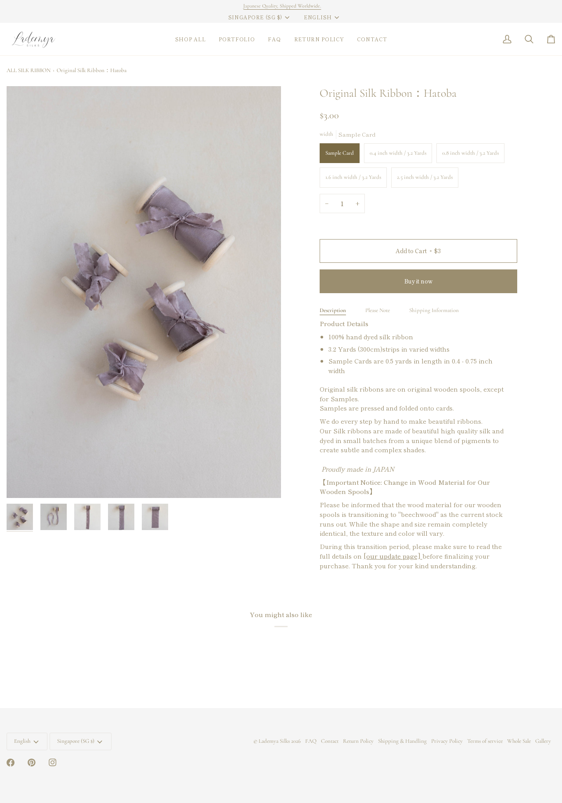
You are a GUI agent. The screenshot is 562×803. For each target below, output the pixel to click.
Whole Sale (519, 741)
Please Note (377, 310)
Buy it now (418, 281)
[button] (191, 39)
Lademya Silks (274, 741)
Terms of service (485, 741)
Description (333, 310)
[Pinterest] (32, 763)
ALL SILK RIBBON (28, 70)
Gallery (543, 741)
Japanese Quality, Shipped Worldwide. (281, 6)
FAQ (311, 741)
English (318, 17)
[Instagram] (53, 763)
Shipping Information (434, 310)
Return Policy (358, 741)
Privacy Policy (447, 741)
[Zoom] (144, 292)
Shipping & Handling (402, 741)
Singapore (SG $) (255, 17)
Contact (330, 741)
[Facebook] (10, 763)
